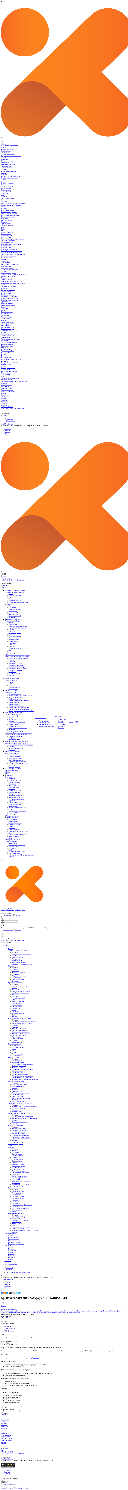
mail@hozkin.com (7, 424)
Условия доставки (6, 1438)
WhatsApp (7, 432)
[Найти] (2, 142)
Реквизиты (4, 1426)
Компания (11, 1249)
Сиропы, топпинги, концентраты (22, 1117)
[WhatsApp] (15, 1293)
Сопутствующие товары (19, 1084)
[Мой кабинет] (1, 917)
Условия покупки (13, 1237)
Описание (7, 1326)
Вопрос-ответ (5, 1448)
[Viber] (12, 1293)
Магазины (4, 1425)
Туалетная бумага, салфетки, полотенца (24, 1106)
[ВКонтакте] (2, 1293)
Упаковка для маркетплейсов (21, 954)
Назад (12, 947)
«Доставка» (35, 1358)
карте (51, 1373)
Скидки (6, 1330)
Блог (2, 1450)
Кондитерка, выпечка (19, 1128)
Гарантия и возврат (7, 1440)
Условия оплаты (6, 1437)
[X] (10, 1293)
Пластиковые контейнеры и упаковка (24, 1022)
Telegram (7, 430)
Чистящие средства (18, 1191)
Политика (4, 1443)
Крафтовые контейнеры (19, 986)
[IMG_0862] (5, 1318)
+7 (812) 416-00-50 (7, 407)
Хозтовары (15, 1150)
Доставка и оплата (10, 1331)
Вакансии (4, 1423)
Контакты (4, 1428)
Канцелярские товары (19, 1217)
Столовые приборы (18, 1047)
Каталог (10, 949)
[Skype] (17, 1293)
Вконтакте (7, 429)
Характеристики (9, 1328)
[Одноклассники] (4, 1293)
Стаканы (15, 969)
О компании (5, 1420)
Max (5, 434)
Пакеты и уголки (17, 1061)
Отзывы (3, 1421)
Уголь (44, 1312)
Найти (3, 1482)
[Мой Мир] (7, 1293)
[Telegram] (20, 1293)
